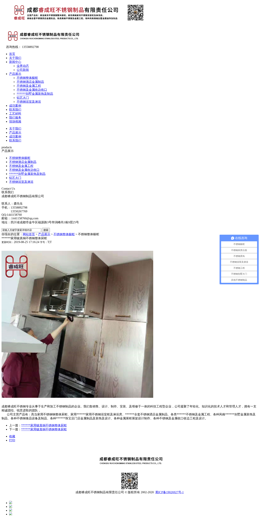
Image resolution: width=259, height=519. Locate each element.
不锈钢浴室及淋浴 (29, 101)
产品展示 (15, 73)
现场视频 (15, 121)
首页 (12, 53)
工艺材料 (15, 113)
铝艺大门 (23, 97)
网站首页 (29, 234)
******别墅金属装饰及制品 (35, 93)
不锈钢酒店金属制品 (30, 81)
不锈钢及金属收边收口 (32, 89)
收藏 (12, 436)
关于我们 (15, 57)
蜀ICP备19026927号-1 (169, 492)
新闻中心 (15, 61)
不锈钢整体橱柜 (27, 77)
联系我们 (15, 109)
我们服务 (15, 117)
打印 (12, 440)
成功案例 (15, 105)
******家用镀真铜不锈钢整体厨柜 (44, 425)
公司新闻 (23, 69)
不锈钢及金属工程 (29, 85)
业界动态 (23, 65)
